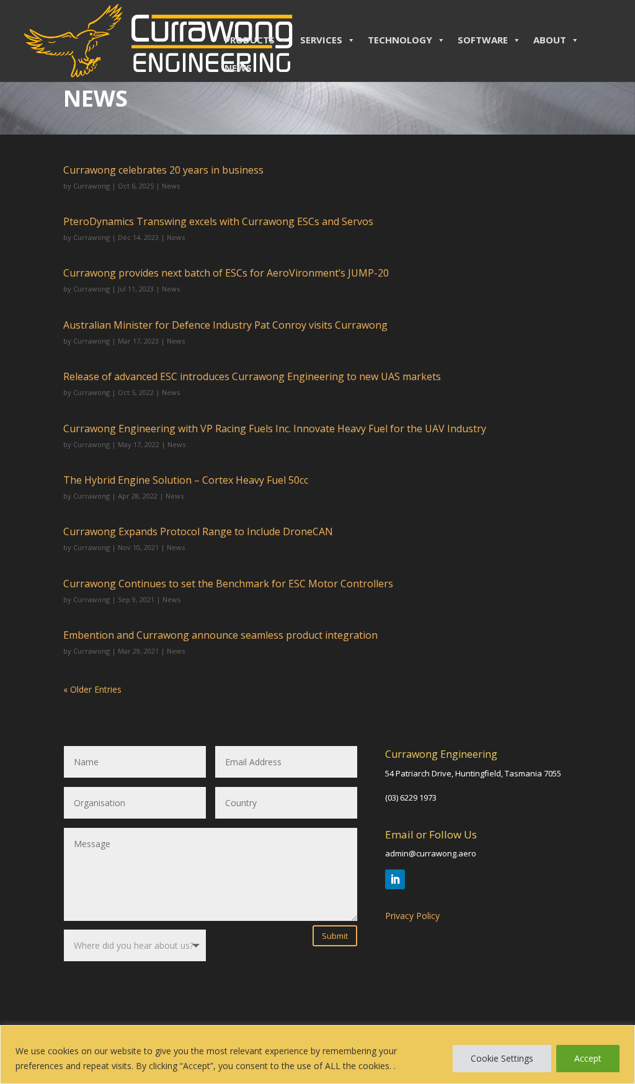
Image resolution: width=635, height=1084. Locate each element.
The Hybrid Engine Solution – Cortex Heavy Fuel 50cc (185, 480)
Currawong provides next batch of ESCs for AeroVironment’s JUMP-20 (226, 273)
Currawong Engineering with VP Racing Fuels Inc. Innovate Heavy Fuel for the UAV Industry (274, 428)
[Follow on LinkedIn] (395, 879)
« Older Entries (92, 689)
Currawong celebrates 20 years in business (163, 170)
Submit (335, 935)
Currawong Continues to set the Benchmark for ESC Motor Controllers (228, 583)
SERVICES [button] (321, 39)
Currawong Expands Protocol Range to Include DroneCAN (198, 531)
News (171, 185)
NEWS (238, 67)
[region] (317, 1054)
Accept (588, 1058)
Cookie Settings (502, 1058)
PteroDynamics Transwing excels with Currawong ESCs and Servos (218, 221)
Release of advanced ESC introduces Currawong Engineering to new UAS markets (252, 376)
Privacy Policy (412, 916)
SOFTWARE (483, 39)
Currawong (91, 185)
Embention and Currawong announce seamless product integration (220, 635)
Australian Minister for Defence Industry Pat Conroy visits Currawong (225, 325)
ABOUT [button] (549, 39)
